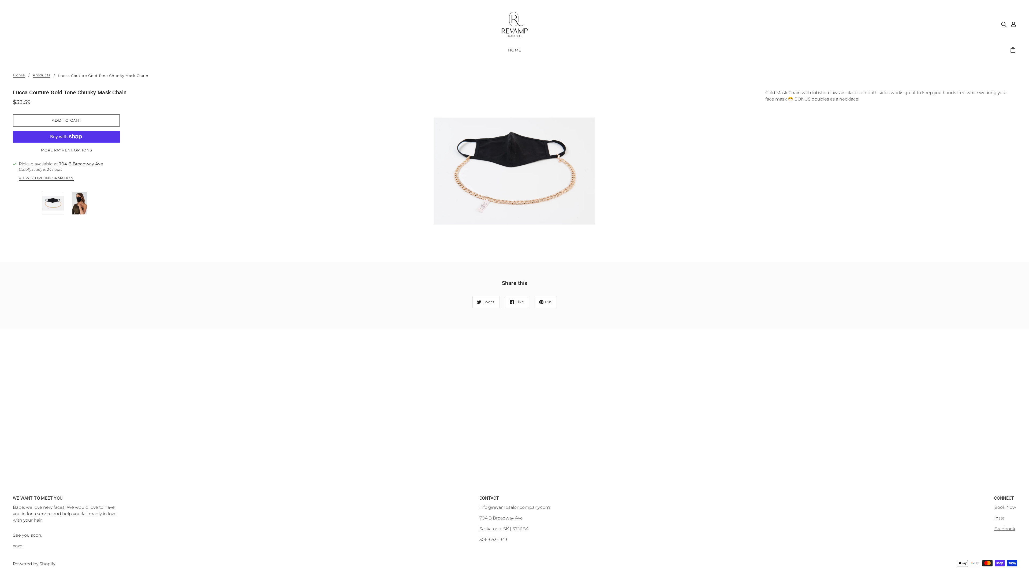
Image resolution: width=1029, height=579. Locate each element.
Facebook (1004, 528)
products (41, 75)
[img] (1004, 24)
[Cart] (1013, 50)
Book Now (1005, 507)
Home (19, 75)
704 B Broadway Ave (81, 163)
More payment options (66, 150)
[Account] (1013, 24)
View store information (46, 178)
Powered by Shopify (34, 563)
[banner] (514, 23)
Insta (999, 518)
